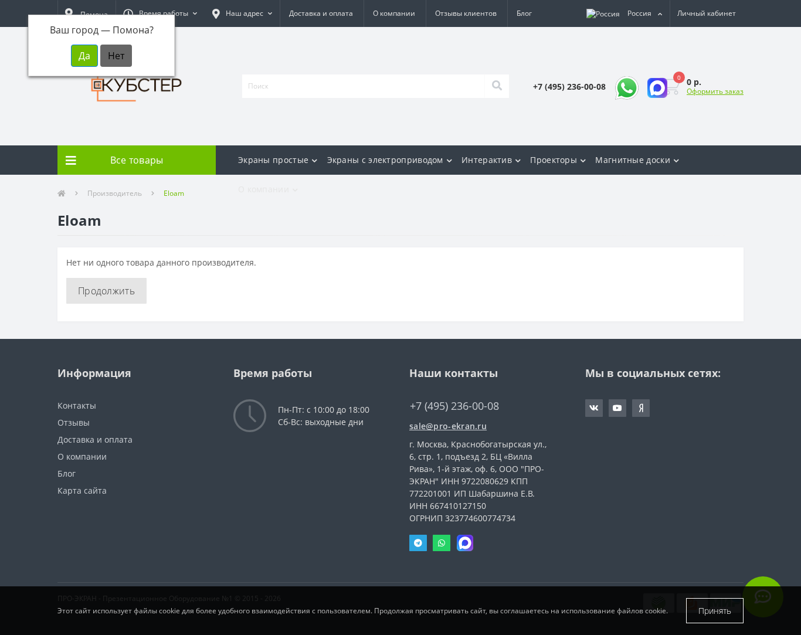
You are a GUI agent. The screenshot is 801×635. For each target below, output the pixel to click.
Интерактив (486, 159)
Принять (714, 610)
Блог (524, 13)
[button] (160, 13)
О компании (394, 13)
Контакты (76, 405)
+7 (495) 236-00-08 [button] (454, 406)
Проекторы (553, 159)
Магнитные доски (632, 159)
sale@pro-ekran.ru (448, 426)
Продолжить (106, 290)
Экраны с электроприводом (385, 159)
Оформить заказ (715, 91)
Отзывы (73, 422)
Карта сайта (82, 490)
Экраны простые (273, 159)
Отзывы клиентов (466, 13)
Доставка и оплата (321, 13)
